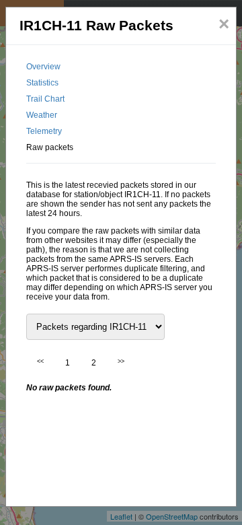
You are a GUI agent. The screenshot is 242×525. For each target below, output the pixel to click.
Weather (41, 115)
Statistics (42, 83)
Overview (43, 66)
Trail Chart (45, 99)
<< (40, 361)
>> (121, 361)
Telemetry (44, 131)
